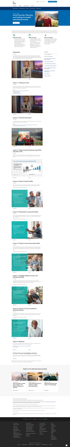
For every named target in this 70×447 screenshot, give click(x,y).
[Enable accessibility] (66, 445)
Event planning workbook (16, 91)
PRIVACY (19, 444)
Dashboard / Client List (16, 424)
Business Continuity (31, 444)
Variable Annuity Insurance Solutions (17, 434)
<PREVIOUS (14, 114)
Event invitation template (16, 92)
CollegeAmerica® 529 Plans (16, 433)
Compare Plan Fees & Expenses (30, 431)
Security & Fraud (53, 436)
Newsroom (52, 432)
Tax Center (41, 427)
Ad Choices (50, 444)
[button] (27, 69)
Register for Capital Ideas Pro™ (52, 1)
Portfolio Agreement (24, 444)
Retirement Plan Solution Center (30, 424)
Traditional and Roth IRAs (29, 428)
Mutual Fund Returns (15, 429)
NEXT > (30, 79)
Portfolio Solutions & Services (16, 430)
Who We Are (52, 424)
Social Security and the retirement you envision (19, 125)
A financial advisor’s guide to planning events (19, 90)
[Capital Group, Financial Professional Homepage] (18, 2)
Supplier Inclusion (53, 431)
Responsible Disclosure (54, 439)
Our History (52, 427)
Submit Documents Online (43, 428)
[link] (19, 385)
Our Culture (52, 428)
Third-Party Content (37, 444)
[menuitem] (15, 6)
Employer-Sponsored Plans (29, 427)
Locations (52, 435)
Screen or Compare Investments (43, 431)
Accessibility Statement (44, 444)
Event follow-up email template (17, 93)
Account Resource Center (43, 424)
